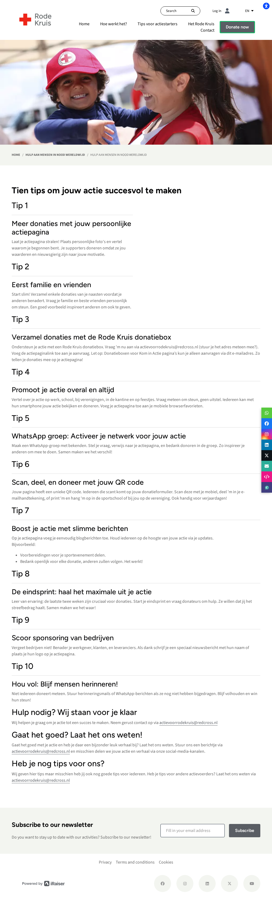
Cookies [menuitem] (166, 862)
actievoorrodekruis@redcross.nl (188, 723)
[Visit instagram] (184, 883)
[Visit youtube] (251, 883)
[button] (192, 830)
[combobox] (249, 11)
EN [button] (247, 10)
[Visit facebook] (162, 883)
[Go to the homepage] (35, 20)
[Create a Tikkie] (266, 487)
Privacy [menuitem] (105, 862)
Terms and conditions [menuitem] (135, 862)
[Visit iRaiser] (43, 883)
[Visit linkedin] (207, 883)
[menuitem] (84, 24)
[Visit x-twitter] (229, 883)
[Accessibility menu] (266, 6)
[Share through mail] (266, 466)
